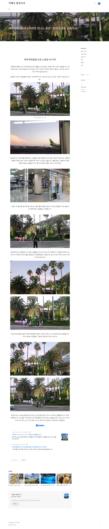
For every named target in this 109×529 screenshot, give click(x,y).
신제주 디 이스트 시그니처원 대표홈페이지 (26, 434)
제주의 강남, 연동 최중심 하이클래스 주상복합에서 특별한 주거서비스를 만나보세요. (34, 438)
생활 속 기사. (84, 51)
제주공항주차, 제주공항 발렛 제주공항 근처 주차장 (29, 447)
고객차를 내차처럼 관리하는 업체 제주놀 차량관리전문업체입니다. (32, 449)
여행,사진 (83, 57)
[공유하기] (15, 460)
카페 (82, 65)
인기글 (87, 74)
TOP (99, 523)
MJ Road (83, 48)
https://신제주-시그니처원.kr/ (20, 432)
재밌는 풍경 (83, 54)
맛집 (82, 59)
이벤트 (82, 62)
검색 (95, 3)
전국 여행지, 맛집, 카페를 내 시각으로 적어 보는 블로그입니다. (25, 500)
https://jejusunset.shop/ (18, 444)
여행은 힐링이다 (17, 3)
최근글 (82, 74)
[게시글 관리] (18, 460)
